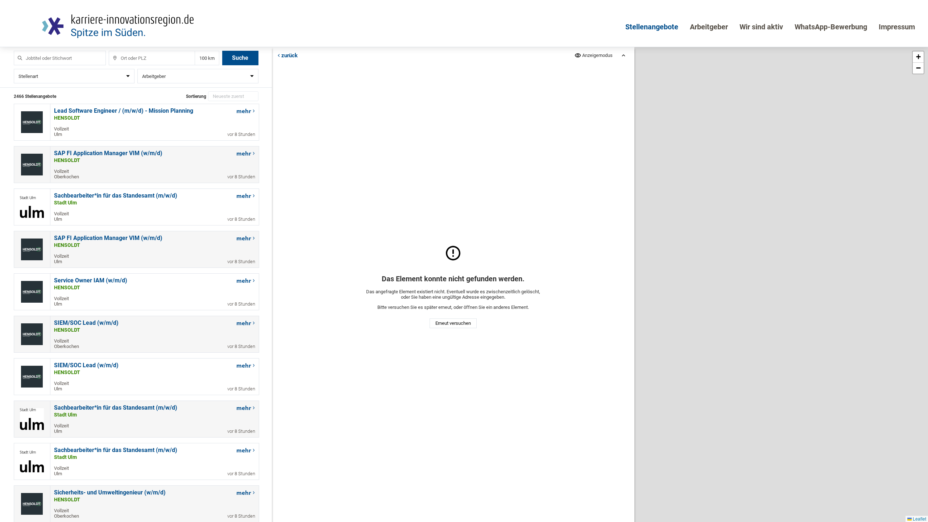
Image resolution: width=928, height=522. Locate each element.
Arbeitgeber (709, 26)
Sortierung (196, 96)
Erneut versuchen (453, 323)
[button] (918, 57)
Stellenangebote (651, 26)
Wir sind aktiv (761, 26)
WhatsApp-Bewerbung (831, 26)
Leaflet (919, 518)
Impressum (897, 26)
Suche (240, 57)
